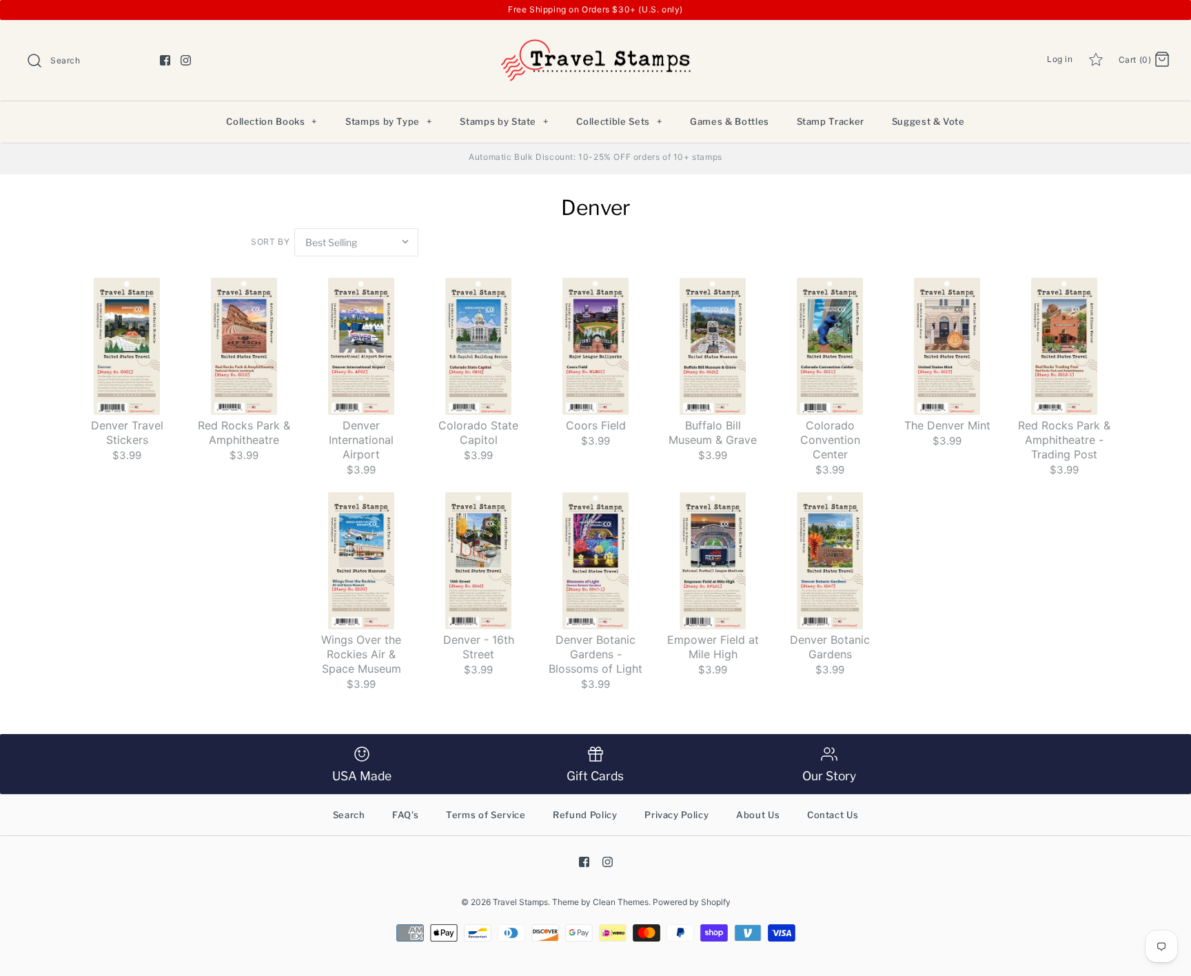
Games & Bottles (729, 121)
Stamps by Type (388, 121)
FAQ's (405, 814)
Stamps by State (504, 121)
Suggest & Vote (928, 121)
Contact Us (833, 814)
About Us (758, 814)
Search (349, 814)
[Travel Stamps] (595, 41)
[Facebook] (165, 60)
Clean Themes (621, 902)
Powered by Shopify (692, 902)
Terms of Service (485, 814)
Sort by (270, 241)
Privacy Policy (676, 814)
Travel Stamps (520, 902)
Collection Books (271, 121)
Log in (1060, 59)
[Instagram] (186, 60)
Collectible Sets (619, 121)
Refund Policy (585, 814)
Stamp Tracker (830, 121)
